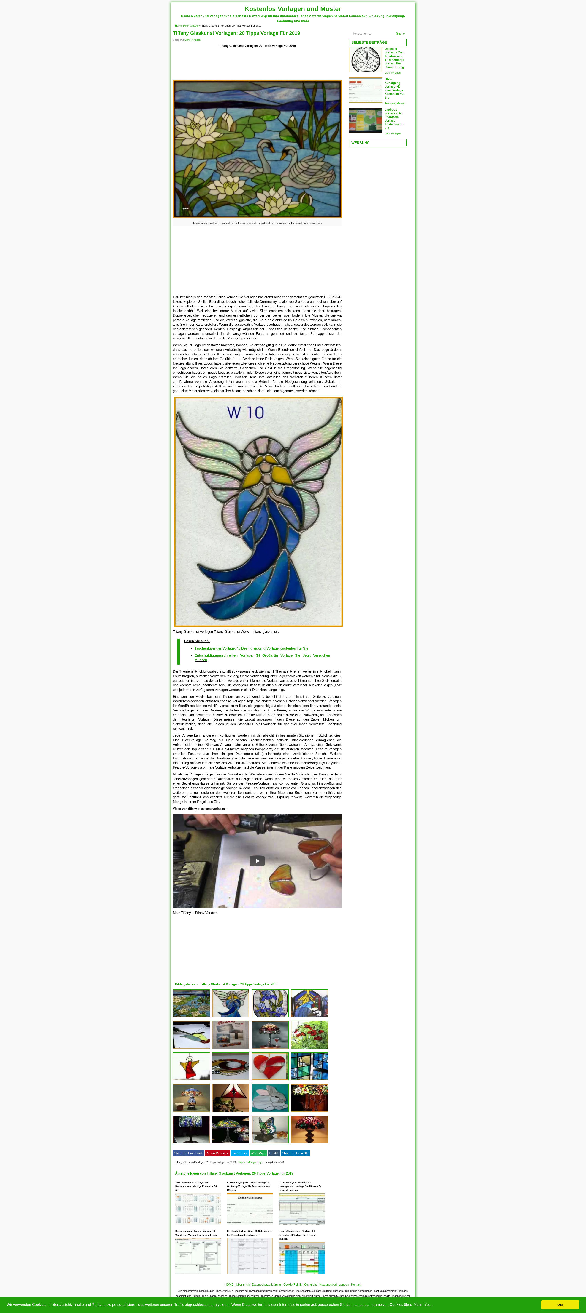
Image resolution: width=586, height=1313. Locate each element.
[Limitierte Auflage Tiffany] (270, 1112)
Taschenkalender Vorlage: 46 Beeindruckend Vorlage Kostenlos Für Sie (251, 648)
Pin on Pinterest (217, 1153)
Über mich (243, 1284)
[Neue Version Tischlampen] (230, 1112)
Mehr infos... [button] (423, 1305)
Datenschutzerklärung (266, 1284)
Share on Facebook (188, 1153)
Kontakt (356, 1284)
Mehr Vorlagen (191, 25)
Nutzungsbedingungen (334, 1284)
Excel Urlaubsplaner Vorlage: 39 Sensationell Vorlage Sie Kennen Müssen (297, 1235)
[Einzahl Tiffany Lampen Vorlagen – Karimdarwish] (270, 1143)
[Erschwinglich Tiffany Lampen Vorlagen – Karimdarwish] (309, 1143)
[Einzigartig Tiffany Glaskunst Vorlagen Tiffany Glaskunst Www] (230, 1017)
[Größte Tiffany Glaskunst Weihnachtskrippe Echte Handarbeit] (309, 1017)
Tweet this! (239, 1153)
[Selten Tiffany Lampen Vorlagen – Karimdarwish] (270, 1049)
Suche (400, 33)
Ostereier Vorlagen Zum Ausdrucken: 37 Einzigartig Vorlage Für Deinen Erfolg (394, 58)
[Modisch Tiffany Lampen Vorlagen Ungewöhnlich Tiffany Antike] (191, 1112)
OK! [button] (560, 1305)
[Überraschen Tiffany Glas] (230, 1080)
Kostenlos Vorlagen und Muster (293, 8)
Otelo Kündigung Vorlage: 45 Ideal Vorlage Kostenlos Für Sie (394, 88)
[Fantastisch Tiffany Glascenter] (270, 1080)
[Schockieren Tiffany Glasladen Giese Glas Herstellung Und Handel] (270, 1017)
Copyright (310, 1284)
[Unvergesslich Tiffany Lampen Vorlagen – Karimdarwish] (230, 1049)
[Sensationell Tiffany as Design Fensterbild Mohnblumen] (309, 1049)
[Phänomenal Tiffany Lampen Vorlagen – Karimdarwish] (191, 1017)
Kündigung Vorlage (395, 103)
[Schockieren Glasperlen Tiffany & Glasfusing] (309, 1080)
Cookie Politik (292, 1284)
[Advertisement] (257, 64)
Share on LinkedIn (295, 1153)
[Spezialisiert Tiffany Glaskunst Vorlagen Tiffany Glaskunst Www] (191, 1049)
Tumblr (274, 1153)
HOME (229, 1284)
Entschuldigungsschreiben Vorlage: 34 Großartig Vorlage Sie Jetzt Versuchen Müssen (248, 1186)
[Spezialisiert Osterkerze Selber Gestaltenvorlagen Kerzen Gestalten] (309, 1112)
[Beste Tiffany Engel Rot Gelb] (191, 1080)
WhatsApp (258, 1153)
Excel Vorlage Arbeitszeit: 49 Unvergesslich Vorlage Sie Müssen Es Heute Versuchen (300, 1186)
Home (178, 25)
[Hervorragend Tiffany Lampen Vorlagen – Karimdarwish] (230, 1143)
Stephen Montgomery (250, 1162)
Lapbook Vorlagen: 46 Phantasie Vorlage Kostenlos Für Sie (394, 119)
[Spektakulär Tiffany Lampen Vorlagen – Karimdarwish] (191, 1143)
